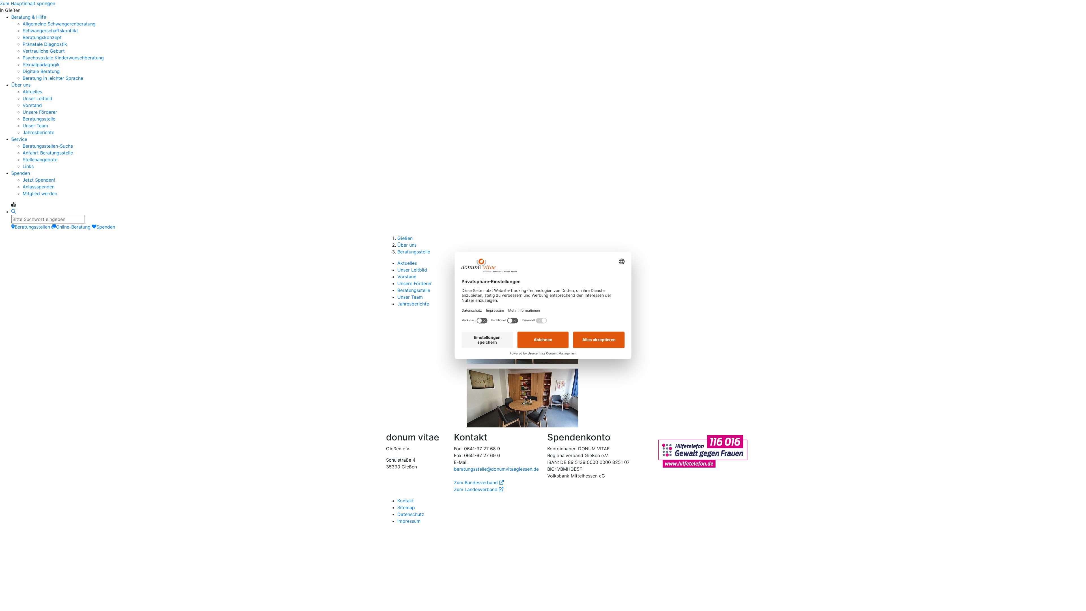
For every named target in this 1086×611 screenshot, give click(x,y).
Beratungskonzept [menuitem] (42, 37)
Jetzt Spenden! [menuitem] (39, 180)
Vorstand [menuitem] (32, 105)
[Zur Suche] (13, 211)
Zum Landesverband (478, 489)
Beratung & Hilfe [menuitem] (28, 17)
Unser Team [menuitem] (35, 125)
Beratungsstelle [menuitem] (39, 119)
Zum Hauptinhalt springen (27, 3)
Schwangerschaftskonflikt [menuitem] (50, 30)
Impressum (409, 521)
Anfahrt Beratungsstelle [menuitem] (48, 153)
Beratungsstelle (413, 252)
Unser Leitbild (412, 270)
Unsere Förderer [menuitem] (40, 112)
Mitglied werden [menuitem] (40, 193)
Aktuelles (407, 263)
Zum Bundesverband (479, 482)
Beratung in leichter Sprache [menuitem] (53, 78)
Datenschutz (410, 514)
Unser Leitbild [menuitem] (37, 98)
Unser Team (410, 297)
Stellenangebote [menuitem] (40, 159)
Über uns (407, 245)
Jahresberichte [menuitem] (38, 132)
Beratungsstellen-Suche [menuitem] (48, 146)
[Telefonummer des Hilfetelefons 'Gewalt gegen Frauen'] (703, 451)
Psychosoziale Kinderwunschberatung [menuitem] (63, 58)
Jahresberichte (413, 304)
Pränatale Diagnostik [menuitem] (45, 44)
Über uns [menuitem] (21, 85)
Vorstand (407, 276)
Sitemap (406, 507)
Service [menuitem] (19, 139)
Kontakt (405, 501)
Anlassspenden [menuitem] (39, 187)
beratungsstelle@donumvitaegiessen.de (496, 469)
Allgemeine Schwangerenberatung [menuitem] (59, 24)
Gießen (405, 238)
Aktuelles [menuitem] (32, 91)
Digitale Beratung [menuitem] (41, 71)
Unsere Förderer (414, 283)
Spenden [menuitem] (20, 173)
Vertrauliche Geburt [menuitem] (44, 51)
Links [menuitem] (28, 166)
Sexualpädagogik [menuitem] (41, 64)
